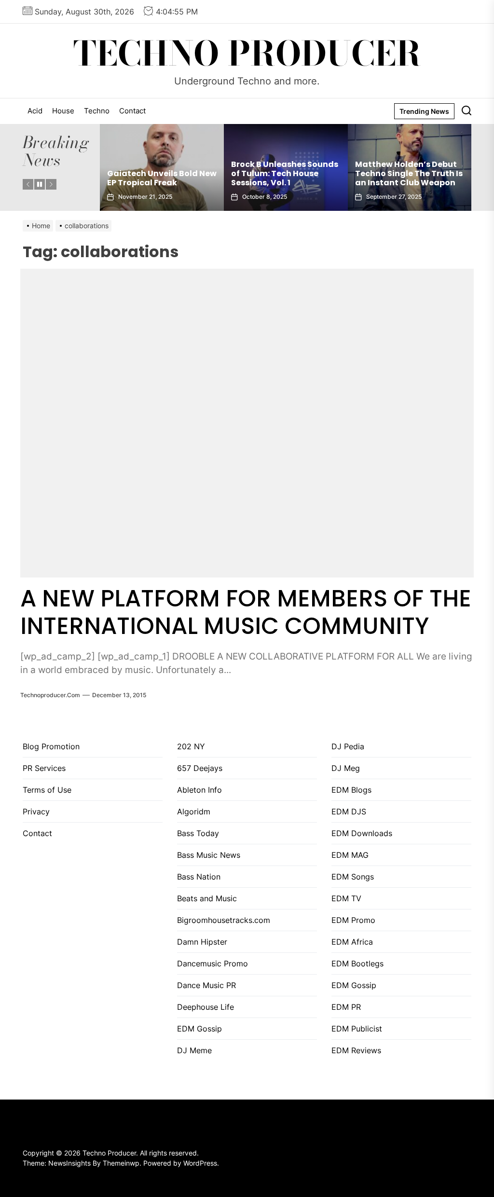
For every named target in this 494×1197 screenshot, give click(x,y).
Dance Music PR (206, 985)
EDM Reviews (356, 1050)
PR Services (44, 768)
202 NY (191, 746)
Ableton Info (199, 790)
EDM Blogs (351, 790)
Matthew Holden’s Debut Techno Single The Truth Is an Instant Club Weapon (285, 173)
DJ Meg (345, 768)
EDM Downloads (361, 833)
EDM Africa (352, 942)
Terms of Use (47, 790)
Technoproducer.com (50, 695)
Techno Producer (247, 53)
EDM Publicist (356, 1028)
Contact (132, 110)
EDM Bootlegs (357, 963)
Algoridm (193, 811)
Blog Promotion (51, 746)
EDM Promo (353, 920)
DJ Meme (194, 1050)
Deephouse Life (205, 1007)
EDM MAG (350, 855)
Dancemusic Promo (212, 963)
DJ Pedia (347, 746)
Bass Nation (198, 876)
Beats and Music (207, 898)
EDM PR (346, 1007)
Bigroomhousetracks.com (223, 920)
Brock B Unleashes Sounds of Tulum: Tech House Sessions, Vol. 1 (160, 173)
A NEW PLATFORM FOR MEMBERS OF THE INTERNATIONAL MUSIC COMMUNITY (245, 612)
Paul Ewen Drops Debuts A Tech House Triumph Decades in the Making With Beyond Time (407, 169)
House (63, 110)
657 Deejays (199, 768)
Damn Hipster (202, 942)
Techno (97, 110)
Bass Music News (208, 855)
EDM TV (346, 898)
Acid (34, 110)
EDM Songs (352, 876)
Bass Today (198, 833)
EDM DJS (348, 811)
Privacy (36, 811)
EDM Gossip (199, 1028)
